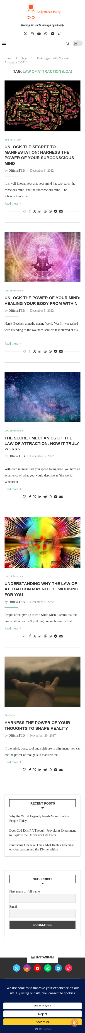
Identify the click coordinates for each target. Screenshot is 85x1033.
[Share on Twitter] (34, 211)
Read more (11, 203)
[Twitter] (25, 33)
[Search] (67, 43)
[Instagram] (32, 33)
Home (8, 58)
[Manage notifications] (74, 1023)
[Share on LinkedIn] (40, 211)
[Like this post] (24, 211)
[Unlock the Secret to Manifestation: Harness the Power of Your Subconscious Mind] (42, 105)
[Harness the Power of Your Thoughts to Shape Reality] (42, 682)
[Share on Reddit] (45, 211)
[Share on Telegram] (55, 211)
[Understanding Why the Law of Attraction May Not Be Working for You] (42, 542)
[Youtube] (39, 33)
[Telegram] (52, 33)
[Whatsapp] (45, 33)
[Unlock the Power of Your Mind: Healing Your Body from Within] (42, 257)
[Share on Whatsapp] (50, 211)
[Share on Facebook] (30, 211)
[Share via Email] (61, 211)
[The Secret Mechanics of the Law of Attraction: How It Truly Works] (42, 397)
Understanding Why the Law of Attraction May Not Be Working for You (41, 589)
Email (13, 906)
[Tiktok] (59, 33)
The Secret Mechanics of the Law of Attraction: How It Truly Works (42, 443)
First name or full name (24, 891)
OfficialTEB (17, 170)
